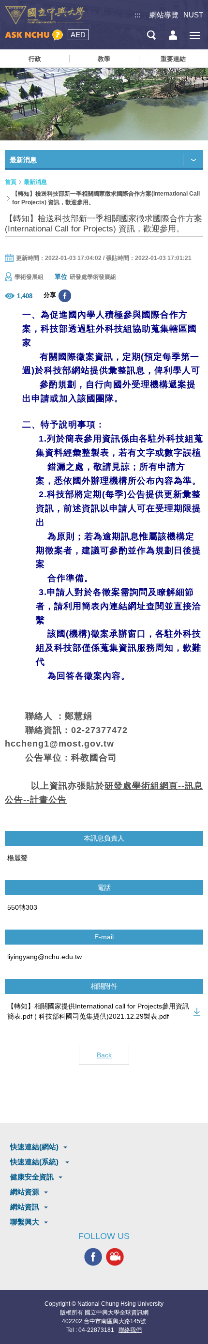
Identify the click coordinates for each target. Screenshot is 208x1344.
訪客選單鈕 (172, 35)
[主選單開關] (194, 35)
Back (104, 1055)
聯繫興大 (24, 1222)
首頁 (10, 182)
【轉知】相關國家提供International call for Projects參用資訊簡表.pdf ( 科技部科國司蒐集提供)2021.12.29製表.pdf (98, 1011)
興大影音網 (115, 1257)
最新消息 (35, 182)
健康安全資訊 (32, 1177)
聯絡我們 (130, 1330)
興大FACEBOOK (93, 1257)
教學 (104, 58)
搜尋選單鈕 (151, 35)
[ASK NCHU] (34, 35)
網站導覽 (163, 15)
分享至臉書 (65, 296)
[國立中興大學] (45, 15)
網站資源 (24, 1192)
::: (137, 15)
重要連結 (173, 58)
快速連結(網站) (34, 1147)
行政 (35, 58)
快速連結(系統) (35, 1162)
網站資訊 (24, 1207)
